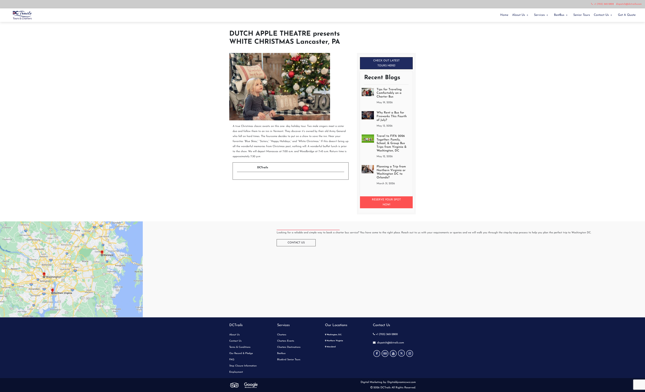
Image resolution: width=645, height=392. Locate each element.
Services (539, 15)
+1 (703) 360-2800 (387, 334)
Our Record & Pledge (241, 353)
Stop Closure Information (243, 366)
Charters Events (285, 341)
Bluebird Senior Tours (288, 359)
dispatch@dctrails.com (390, 342)
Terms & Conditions (239, 347)
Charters (281, 335)
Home (504, 15)
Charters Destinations (288, 347)
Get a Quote (627, 15)
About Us (518, 15)
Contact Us (601, 15)
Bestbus (281, 353)
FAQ (231, 359)
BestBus (559, 15)
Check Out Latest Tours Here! (386, 63)
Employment (236, 372)
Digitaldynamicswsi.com (401, 382)
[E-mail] (239, 177)
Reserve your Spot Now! (386, 202)
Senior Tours (581, 15)
